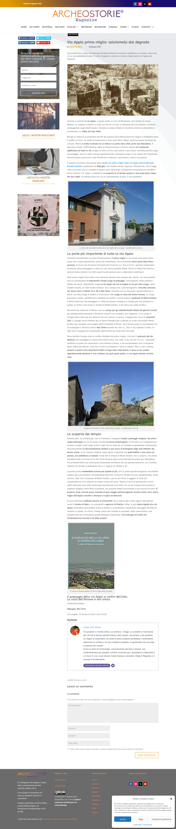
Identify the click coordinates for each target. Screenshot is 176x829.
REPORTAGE (86, 27)
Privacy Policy (147, 824)
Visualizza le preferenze (161, 819)
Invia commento (147, 755)
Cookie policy (60, 786)
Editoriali (95, 784)
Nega (141, 819)
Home (94, 780)
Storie (94, 808)
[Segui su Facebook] (135, 4)
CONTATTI (146, 27)
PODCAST (71, 27)
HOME (24, 27)
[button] (171, 799)
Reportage (73, 34)
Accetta (123, 819)
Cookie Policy (137, 824)
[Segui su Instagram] (140, 4)
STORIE (123, 27)
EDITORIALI (47, 27)
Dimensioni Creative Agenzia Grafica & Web (59, 819)
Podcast (95, 792)
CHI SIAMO (34, 27)
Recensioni (96, 800)
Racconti (95, 788)
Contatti (95, 812)
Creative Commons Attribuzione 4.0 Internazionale (68, 802)
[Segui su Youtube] (150, 4)
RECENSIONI (100, 27)
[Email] (113, 665)
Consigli (95, 804)
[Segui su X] (145, 4)
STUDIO (135, 27)
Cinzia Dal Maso (75, 47)
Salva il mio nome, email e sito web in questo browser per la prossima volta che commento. (106, 749)
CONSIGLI (113, 27)
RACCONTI (60, 27)
